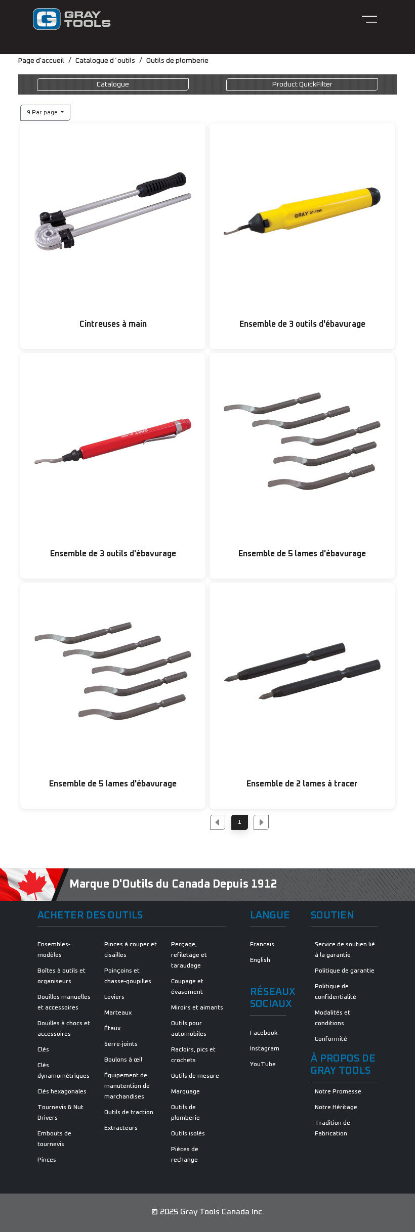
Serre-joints (121, 1044)
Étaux (112, 1029)
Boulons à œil (123, 1060)
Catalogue (113, 84)
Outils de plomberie (177, 60)
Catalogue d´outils (105, 60)
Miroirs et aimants (197, 1008)
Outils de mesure (195, 1076)
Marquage (185, 1092)
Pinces (46, 1160)
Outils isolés (188, 1134)
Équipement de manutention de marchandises (127, 1086)
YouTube (263, 1065)
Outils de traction (128, 1113)
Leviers (114, 997)
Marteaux (118, 1013)
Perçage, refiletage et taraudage (189, 955)
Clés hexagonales (62, 1092)
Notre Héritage (336, 1108)
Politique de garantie (345, 971)
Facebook (263, 1033)
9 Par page (43, 113)
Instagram (264, 1049)
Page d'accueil (41, 60)
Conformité (331, 1039)
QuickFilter (302, 84)
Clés (43, 1050)
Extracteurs (121, 1128)
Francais (262, 945)
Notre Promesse (338, 1092)
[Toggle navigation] (369, 19)
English (260, 960)
